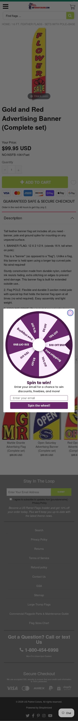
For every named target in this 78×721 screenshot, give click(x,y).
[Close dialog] (70, 313)
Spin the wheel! (39, 405)
